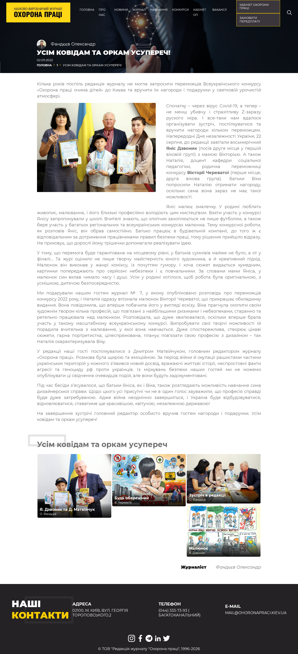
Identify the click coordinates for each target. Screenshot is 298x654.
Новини (121, 9)
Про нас (102, 12)
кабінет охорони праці (254, 6)
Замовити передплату (250, 19)
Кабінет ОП (199, 12)
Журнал (139, 9)
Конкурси (180, 9)
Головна (87, 9)
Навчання (159, 9)
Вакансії (219, 9)
